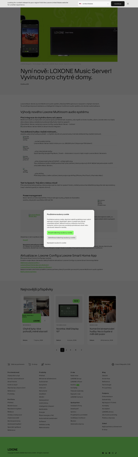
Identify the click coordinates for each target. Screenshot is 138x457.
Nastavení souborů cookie (56, 243)
